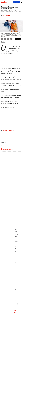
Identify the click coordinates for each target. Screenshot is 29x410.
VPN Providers (14, 310)
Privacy (16, 236)
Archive (16, 243)
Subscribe (16, 2)
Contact (16, 234)
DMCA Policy (14, 313)
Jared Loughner (4, 144)
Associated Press (6, 15)
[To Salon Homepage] (4, 2)
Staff (15, 233)
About (16, 231)
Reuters (14, 53)
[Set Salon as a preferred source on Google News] (18, 39)
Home (16, 229)
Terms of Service (16, 240)
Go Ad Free (15, 247)
